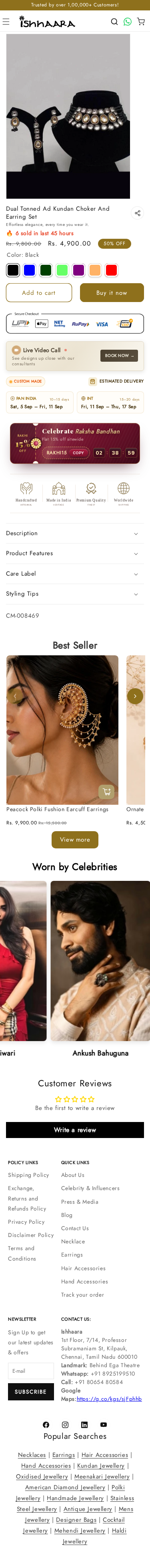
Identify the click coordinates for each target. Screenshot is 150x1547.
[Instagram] (65, 1424)
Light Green (62, 270)
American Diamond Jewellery (65, 1487)
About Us (73, 1175)
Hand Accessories (84, 1281)
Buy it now (111, 292)
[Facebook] (46, 1424)
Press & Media (80, 1202)
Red (111, 270)
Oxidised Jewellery (42, 1476)
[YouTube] (104, 1424)
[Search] (114, 22)
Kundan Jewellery (101, 1465)
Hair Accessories (83, 1268)
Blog (67, 1215)
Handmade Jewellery (75, 1498)
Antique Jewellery (88, 1509)
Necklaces (32, 1454)
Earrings (72, 1255)
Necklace (73, 1241)
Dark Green (46, 270)
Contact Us (75, 1228)
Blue (29, 270)
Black (13, 270)
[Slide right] (135, 696)
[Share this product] (137, 213)
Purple (79, 270)
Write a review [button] (75, 1129)
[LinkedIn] (84, 1424)
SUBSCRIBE (31, 1392)
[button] (6, 22)
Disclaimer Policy (31, 1235)
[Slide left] (15, 696)
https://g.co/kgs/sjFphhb (109, 1399)
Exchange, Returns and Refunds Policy (27, 1198)
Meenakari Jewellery (102, 1476)
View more (75, 839)
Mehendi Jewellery (80, 1530)
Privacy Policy (26, 1222)
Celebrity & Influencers (90, 1188)
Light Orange (95, 270)
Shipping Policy (28, 1175)
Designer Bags (76, 1519)
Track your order (82, 1295)
